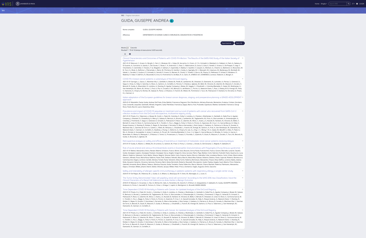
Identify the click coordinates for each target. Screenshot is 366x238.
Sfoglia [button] (323, 4)
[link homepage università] (25, 3)
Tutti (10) (239, 43)
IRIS (122, 15)
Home (317, 4)
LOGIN (361, 4)
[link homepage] (7, 3)
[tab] (125, 54)
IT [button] (353, 4)
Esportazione (227, 43)
